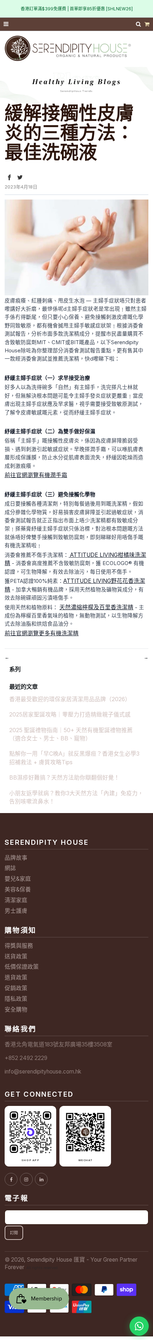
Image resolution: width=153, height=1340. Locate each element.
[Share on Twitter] (20, 177)
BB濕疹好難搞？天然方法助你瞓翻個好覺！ (64, 777)
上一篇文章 (25, 656)
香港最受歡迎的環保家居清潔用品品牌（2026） (70, 699)
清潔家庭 (16, 900)
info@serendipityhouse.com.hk (43, 1071)
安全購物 (16, 1009)
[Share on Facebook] (9, 177)
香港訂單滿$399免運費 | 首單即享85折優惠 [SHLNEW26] (77, 8)
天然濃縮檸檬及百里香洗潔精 (96, 607)
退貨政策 (16, 977)
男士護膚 (16, 910)
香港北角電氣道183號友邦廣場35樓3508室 (58, 1044)
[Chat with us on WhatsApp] (139, 1326)
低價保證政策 (22, 966)
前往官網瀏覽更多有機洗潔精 (42, 633)
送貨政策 (16, 956)
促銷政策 (16, 988)
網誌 (10, 868)
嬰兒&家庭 (18, 878)
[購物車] (147, 24)
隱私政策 (16, 998)
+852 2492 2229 (26, 1058)
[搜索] (139, 24)
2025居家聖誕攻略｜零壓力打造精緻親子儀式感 (70, 714)
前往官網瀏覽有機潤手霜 (36, 475)
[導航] (6, 24)
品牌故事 (16, 857)
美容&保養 (18, 889)
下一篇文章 (128, 656)
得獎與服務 (19, 945)
